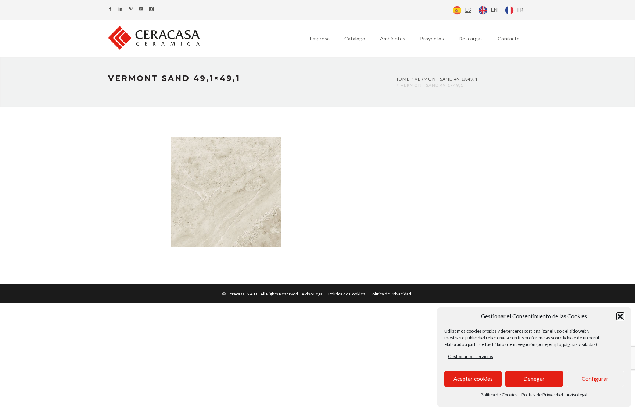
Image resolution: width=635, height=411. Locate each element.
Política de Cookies (499, 394)
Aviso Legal (313, 294)
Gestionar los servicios (470, 356)
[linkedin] (120, 9)
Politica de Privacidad (542, 394)
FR (520, 10)
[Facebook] (110, 9)
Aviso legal (577, 394)
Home (402, 79)
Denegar (534, 378)
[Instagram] (151, 9)
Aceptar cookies (473, 378)
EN (494, 10)
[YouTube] (141, 9)
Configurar (595, 378)
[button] (620, 316)
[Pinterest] (131, 9)
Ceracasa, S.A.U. (263, 294)
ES (468, 10)
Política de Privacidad (390, 294)
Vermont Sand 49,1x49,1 (446, 79)
